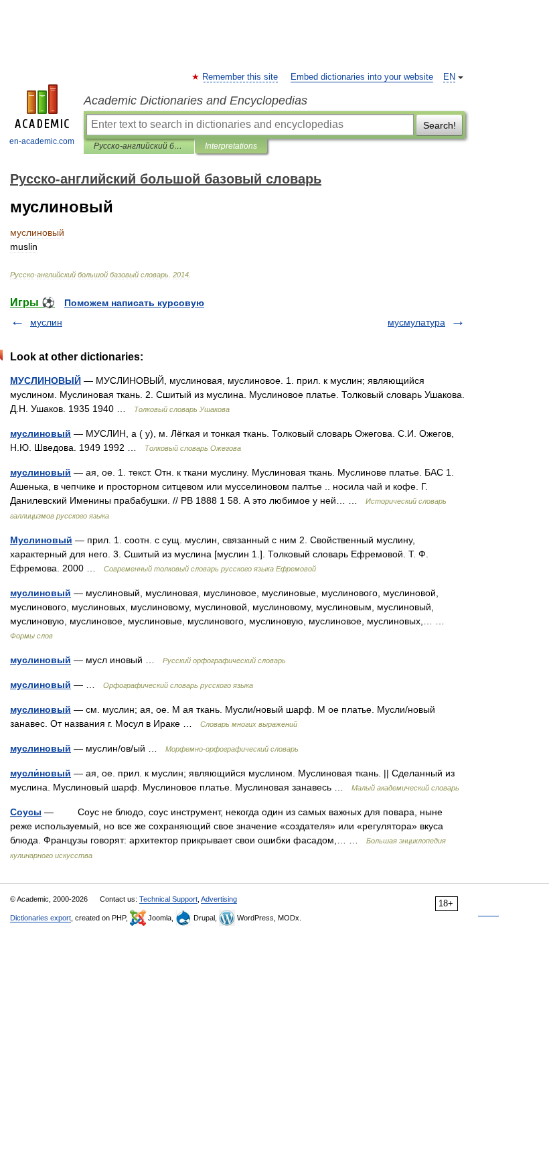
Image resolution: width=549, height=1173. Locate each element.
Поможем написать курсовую (134, 302)
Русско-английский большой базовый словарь (139, 146)
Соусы (26, 812)
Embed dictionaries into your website (362, 77)
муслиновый (40, 433)
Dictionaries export (40, 918)
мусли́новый (40, 773)
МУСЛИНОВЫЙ (45, 380)
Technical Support (168, 899)
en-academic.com (41, 141)
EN (449, 77)
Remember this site (241, 77)
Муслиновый (41, 540)
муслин (46, 322)
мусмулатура (416, 322)
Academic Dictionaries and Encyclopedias (195, 100)
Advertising (219, 899)
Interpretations (231, 146)
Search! (439, 125)
